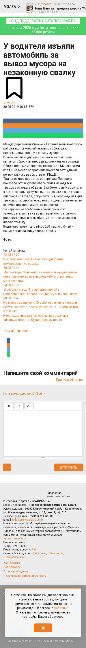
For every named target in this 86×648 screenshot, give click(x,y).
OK (43, 628)
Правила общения (69, 380)
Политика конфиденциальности (25, 575)
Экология (10, 102)
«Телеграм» (39, 553)
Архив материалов (14, 538)
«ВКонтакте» (55, 553)
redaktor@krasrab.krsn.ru (27, 519)
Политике (61, 608)
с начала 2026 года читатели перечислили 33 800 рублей (43, 26)
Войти (40, 393)
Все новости (12, 567)
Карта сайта (12, 562)
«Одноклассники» (14, 557)
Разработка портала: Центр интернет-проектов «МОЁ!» (40, 641)
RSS (34, 549)
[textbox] (43, 432)
